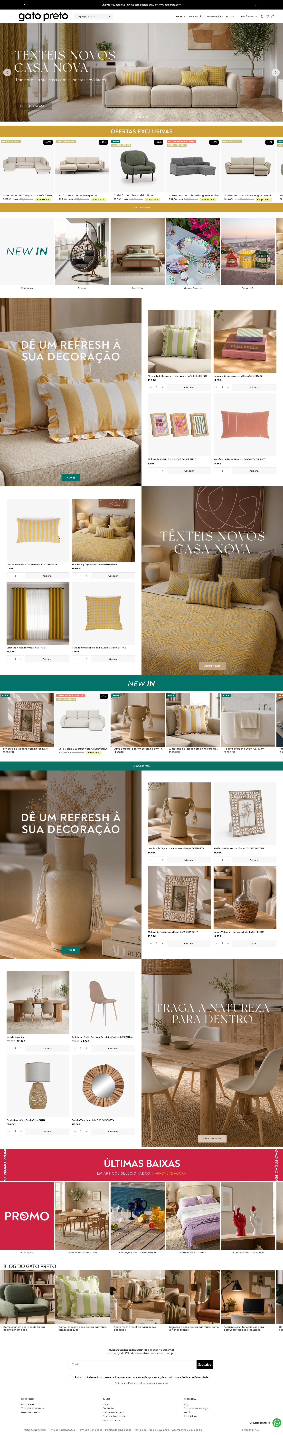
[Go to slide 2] (140, 117)
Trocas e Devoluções (115, 1416)
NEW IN (180, 16)
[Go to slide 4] (147, 117)
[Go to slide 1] (136, 117)
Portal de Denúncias (35, 1430)
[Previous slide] (7, 72)
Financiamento (111, 1420)
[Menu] (10, 16)
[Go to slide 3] (143, 117)
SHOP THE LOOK (212, 1138)
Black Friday (190, 1416)
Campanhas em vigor (196, 1408)
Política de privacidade (118, 1430)
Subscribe (204, 1364)
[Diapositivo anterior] (24, 4)
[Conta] (261, 16)
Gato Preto (27, 1404)
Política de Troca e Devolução (152, 1430)
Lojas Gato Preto (30, 1412)
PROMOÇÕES (215, 16)
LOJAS (230, 16)
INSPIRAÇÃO (196, 16)
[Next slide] (276, 72)
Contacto (108, 1408)
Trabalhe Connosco (32, 1408)
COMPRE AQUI (212, 666)
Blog (186, 1404)
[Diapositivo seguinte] (255, 4)
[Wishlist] (267, 16)
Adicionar (189, 387)
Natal (187, 1412)
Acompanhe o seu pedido (187, 1430)
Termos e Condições (90, 1430)
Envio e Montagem (113, 1412)
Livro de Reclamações (62, 1430)
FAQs (105, 1404)
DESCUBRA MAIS (141, 207)
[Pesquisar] (93, 16)
